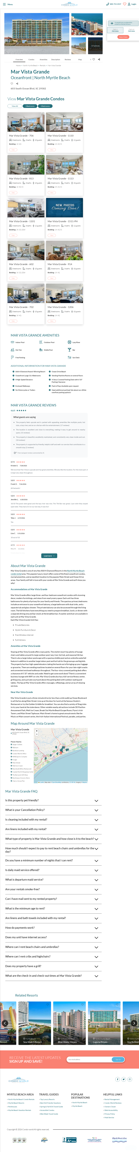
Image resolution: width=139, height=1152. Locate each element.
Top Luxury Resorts (47, 1099)
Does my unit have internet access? (26, 937)
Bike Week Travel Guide (49, 1114)
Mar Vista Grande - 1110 (61, 135)
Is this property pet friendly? (22, 800)
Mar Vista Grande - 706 (21, 135)
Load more (48, 556)
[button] (46, 759)
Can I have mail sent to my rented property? (31, 898)
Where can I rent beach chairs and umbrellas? (32, 946)
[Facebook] (117, 1079)
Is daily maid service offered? (22, 870)
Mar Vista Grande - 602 (21, 264)
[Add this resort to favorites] (93, 59)
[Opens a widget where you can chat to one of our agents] (131, 1148)
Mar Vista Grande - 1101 (22, 221)
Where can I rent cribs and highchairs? (27, 956)
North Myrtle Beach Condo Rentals (21, 1099)
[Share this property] (99, 59)
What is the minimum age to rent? (25, 908)
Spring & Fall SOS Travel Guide (51, 1107)
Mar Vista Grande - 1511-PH (63, 221)
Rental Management (112, 1099)
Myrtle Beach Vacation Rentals (19, 1110)
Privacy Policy (109, 1114)
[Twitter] (123, 1079)
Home (18, 65)
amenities (43, 59)
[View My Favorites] (124, 4)
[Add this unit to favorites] (42, 114)
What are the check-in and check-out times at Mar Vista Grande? (43, 975)
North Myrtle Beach (30, 65)
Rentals (43, 65)
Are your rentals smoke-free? (22, 889)
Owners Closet (110, 1107)
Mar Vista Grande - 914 (60, 264)
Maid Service (109, 1117)
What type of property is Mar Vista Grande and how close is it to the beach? (49, 838)
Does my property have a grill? (23, 966)
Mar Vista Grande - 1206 (61, 307)
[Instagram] (129, 1079)
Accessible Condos (47, 1110)
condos (31, 59)
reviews (68, 59)
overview (19, 59)
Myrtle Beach (77, 1106)
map (80, 59)
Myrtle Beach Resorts (16, 1103)
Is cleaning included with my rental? (26, 819)
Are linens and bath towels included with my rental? (35, 918)
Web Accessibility (111, 1110)
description (55, 59)
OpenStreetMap (56, 782)
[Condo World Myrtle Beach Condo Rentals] (69, 4)
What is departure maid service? (24, 879)
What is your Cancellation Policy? (25, 809)
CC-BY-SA (72, 782)
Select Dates (123, 37)
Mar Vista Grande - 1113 (61, 178)
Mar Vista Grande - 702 (21, 307)
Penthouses (12, 1107)
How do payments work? (20, 927)
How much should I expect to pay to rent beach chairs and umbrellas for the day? (49, 850)
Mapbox (84, 782)
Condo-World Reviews (113, 1103)
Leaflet (42, 782)
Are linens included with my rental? (25, 829)
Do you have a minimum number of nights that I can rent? (39, 860)
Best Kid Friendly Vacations (50, 1103)
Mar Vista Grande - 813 (21, 178)
